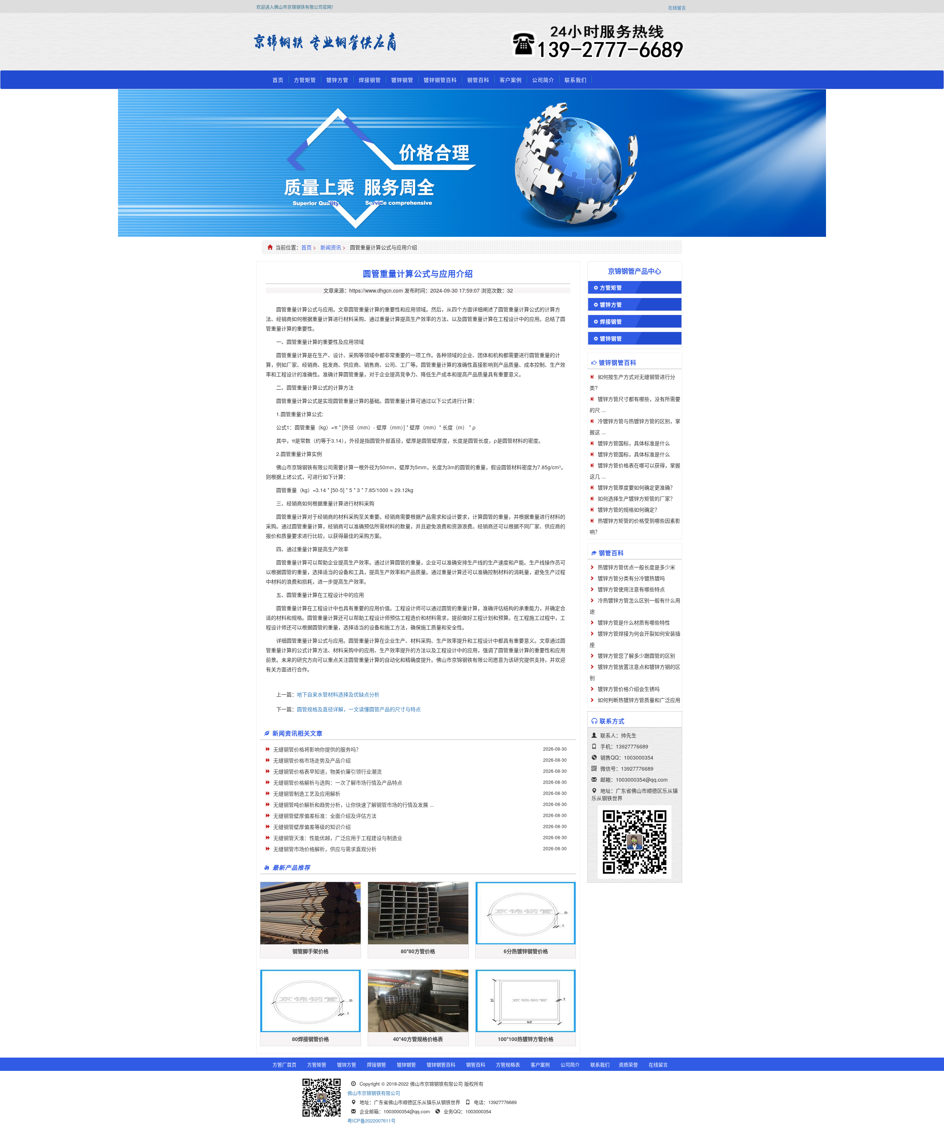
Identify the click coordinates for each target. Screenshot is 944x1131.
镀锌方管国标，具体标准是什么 (634, 443)
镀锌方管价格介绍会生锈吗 (629, 688)
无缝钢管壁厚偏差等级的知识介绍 (312, 826)
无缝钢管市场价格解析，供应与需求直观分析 (324, 848)
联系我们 (576, 79)
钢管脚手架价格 (310, 951)
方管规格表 (508, 1064)
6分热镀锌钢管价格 (526, 951)
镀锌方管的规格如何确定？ (629, 509)
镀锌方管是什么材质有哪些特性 (634, 622)
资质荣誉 (628, 1064)
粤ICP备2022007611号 (371, 1120)
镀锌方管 (337, 79)
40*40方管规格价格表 (418, 1038)
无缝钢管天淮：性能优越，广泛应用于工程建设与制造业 (337, 837)
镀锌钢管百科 (440, 79)
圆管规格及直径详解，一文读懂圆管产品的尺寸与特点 (359, 709)
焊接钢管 (370, 79)
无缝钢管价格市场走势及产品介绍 (312, 760)
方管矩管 (305, 79)
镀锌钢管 (402, 79)
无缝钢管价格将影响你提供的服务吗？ (317, 749)
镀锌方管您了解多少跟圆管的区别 (636, 655)
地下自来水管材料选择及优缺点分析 (338, 694)
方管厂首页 (284, 1064)
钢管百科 (478, 79)
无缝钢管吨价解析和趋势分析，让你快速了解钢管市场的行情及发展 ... (353, 804)
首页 (278, 79)
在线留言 (677, 7)
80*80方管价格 (418, 951)
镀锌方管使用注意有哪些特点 (631, 589)
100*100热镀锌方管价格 (525, 1038)
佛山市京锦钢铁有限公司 (373, 1092)
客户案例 (511, 79)
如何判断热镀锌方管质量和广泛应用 (639, 699)
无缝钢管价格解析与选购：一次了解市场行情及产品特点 (337, 782)
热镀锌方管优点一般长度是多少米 (636, 567)
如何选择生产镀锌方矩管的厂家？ (636, 498)
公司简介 (543, 79)
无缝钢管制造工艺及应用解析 (306, 793)
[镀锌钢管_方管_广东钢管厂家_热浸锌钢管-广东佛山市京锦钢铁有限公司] (274, 42)
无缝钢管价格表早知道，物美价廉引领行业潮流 (327, 771)
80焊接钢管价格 (310, 1038)
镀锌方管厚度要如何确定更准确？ (636, 487)
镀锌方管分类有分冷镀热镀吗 (631, 578)
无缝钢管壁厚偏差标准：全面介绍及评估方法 (324, 815)
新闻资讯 (330, 247)
